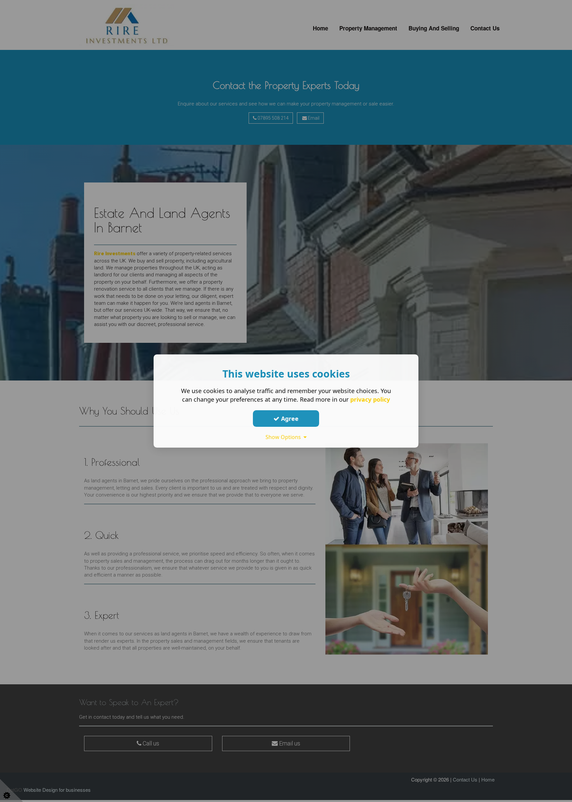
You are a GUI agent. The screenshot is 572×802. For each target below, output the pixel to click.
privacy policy (370, 399)
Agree (289, 418)
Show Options (284, 437)
